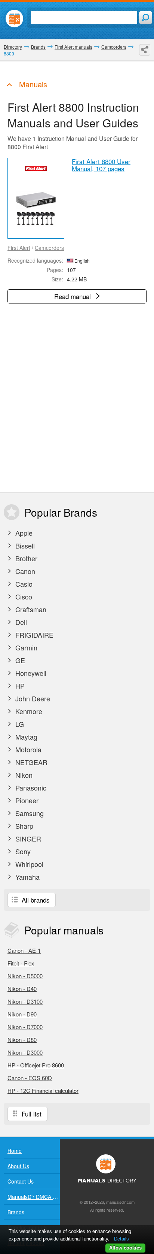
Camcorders (49, 247)
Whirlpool (28, 864)
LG (18, 724)
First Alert (18, 247)
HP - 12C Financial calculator (42, 1090)
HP (19, 686)
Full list (30, 1113)
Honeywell (29, 673)
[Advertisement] (77, 403)
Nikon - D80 (22, 1039)
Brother (25, 558)
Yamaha (26, 877)
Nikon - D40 (22, 988)
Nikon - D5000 (25, 976)
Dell (20, 622)
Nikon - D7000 (25, 1027)
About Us (18, 1166)
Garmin (25, 647)
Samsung (28, 813)
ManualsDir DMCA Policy (33, 1196)
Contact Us (20, 1181)
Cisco (22, 596)
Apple (23, 533)
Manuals (32, 84)
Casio (23, 584)
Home (14, 1150)
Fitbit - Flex (20, 963)
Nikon (23, 775)
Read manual (73, 296)
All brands (35, 899)
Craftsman (29, 609)
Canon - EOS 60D (29, 1078)
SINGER (27, 838)
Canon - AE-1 (24, 950)
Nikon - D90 (22, 1014)
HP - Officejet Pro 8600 (35, 1065)
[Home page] (14, 18)
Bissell (24, 545)
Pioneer (25, 800)
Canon (24, 571)
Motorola (27, 749)
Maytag (25, 736)
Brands (15, 1212)
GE (19, 660)
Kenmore (27, 711)
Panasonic (29, 787)
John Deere (31, 698)
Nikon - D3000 (25, 1052)
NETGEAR (30, 762)
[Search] (145, 17)
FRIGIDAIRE (33, 635)
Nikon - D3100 (25, 1001)
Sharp (23, 826)
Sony (22, 851)
